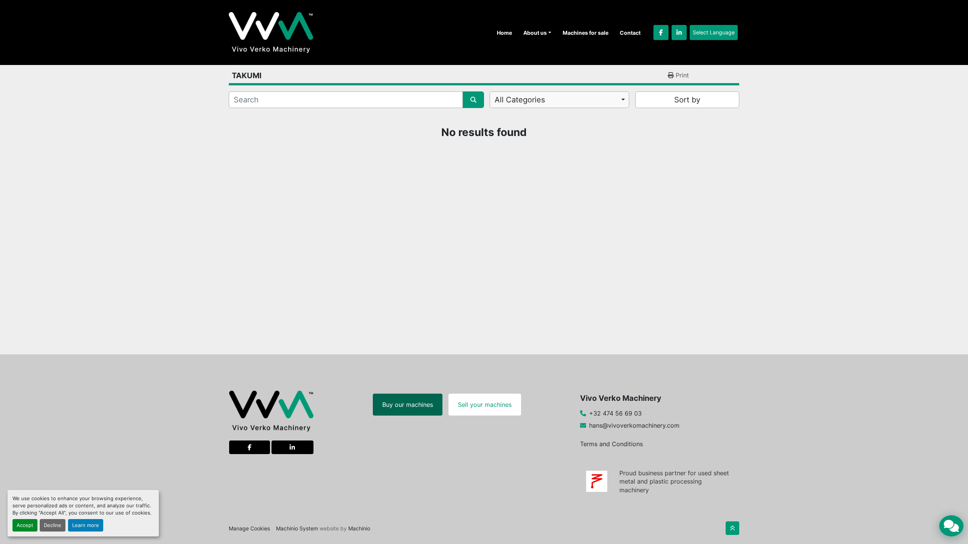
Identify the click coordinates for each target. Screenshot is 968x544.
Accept (25, 525)
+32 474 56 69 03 (615, 413)
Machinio (359, 528)
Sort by (687, 99)
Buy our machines (407, 404)
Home (504, 32)
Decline (52, 525)
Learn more (85, 525)
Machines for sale (585, 32)
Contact (630, 32)
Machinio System (297, 528)
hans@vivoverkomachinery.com (634, 425)
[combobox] (559, 99)
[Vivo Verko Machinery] (271, 410)
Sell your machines (485, 404)
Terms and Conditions (611, 444)
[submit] (473, 99)
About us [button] (535, 32)
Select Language (714, 32)
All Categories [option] (520, 99)
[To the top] (732, 528)
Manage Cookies (249, 528)
